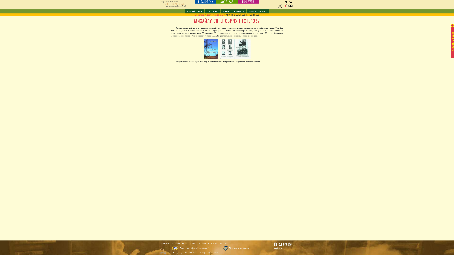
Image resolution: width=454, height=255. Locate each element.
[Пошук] (280, 6)
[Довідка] (285, 6)
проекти (239, 12)
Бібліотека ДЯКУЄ (215, 15)
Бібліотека (199, 15)
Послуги (186, 243)
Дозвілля (176, 243)
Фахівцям (196, 243)
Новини (205, 243)
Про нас (214, 243)
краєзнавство (258, 12)
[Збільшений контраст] (286, 2)
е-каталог (212, 12)
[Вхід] (290, 6)
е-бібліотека (194, 12)
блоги (226, 12)
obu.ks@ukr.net (280, 248)
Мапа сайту (225, 243)
